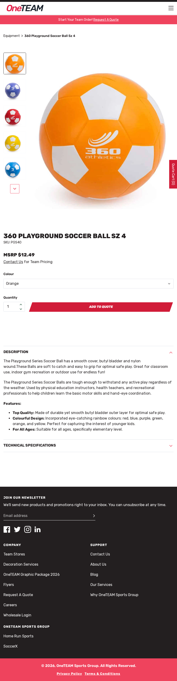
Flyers (8, 584)
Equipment (11, 36)
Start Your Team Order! (88, 20)
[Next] (14, 188)
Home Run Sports (18, 636)
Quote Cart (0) (173, 174)
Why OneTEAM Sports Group (114, 595)
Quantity (10, 298)
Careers (10, 605)
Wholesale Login (17, 615)
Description (15, 352)
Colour (8, 274)
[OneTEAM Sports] (25, 8)
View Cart (71, 343)
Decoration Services (20, 564)
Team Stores (14, 554)
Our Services (101, 584)
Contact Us (13, 262)
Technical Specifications (29, 445)
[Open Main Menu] (171, 8)
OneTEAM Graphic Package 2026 (31, 574)
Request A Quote (18, 595)
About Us (98, 564)
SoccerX (10, 646)
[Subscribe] (91, 515)
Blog (94, 574)
